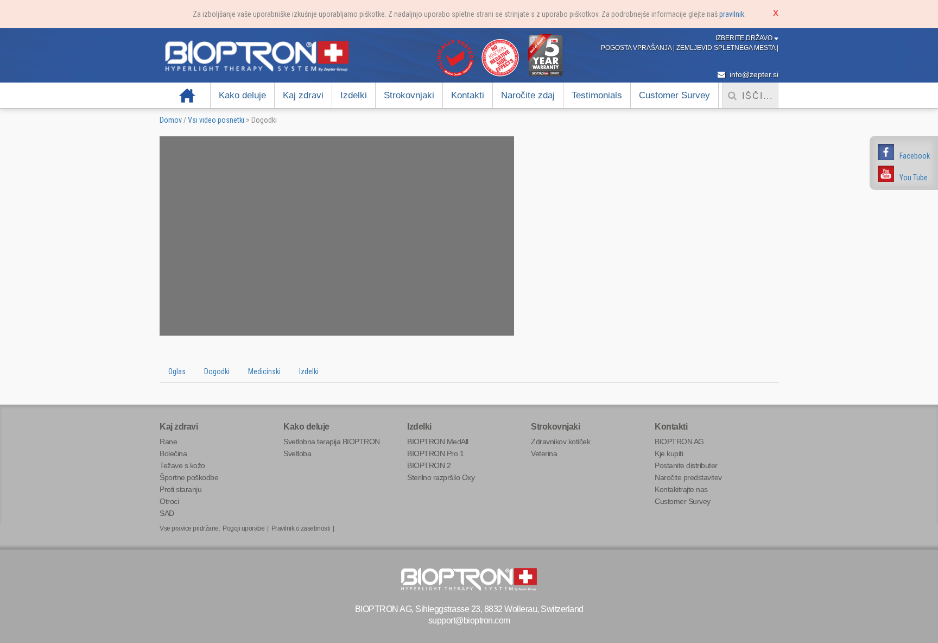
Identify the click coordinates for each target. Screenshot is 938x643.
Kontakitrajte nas (681, 489)
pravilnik (731, 14)
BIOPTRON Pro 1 (435, 453)
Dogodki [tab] (217, 371)
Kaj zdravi (303, 95)
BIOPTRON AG (679, 441)
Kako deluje (242, 95)
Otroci (169, 501)
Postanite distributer (686, 465)
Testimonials (597, 95)
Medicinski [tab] (264, 371)
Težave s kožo (182, 465)
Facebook (914, 156)
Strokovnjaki (409, 95)
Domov (187, 95)
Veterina (544, 453)
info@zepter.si (752, 74)
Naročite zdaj (528, 95)
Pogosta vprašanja (637, 48)
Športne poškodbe (189, 477)
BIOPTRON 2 (429, 465)
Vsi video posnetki (216, 120)
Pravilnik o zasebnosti (300, 528)
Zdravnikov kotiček (560, 441)
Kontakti (467, 95)
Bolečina (173, 453)
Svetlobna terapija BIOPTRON (331, 441)
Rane (168, 441)
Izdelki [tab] (309, 371)
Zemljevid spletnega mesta (726, 48)
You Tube (913, 177)
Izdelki (353, 95)
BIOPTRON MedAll (437, 441)
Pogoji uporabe (243, 528)
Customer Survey (674, 95)
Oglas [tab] (177, 371)
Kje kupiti (669, 453)
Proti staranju (180, 489)
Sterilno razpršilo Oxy (440, 477)
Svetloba (297, 453)
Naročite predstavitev (688, 477)
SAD (167, 513)
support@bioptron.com (469, 620)
